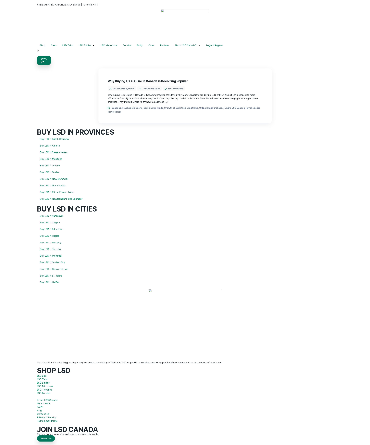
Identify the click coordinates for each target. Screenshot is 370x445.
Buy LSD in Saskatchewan (53, 152)
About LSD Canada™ (186, 45)
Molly (140, 45)
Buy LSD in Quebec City (52, 262)
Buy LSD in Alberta (50, 145)
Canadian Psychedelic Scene (127, 107)
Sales (54, 45)
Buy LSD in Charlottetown (53, 269)
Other (151, 45)
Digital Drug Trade (153, 107)
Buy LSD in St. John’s (51, 275)
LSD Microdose (109, 45)
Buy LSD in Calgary (50, 222)
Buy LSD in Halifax (49, 282)
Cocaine (127, 45)
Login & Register (214, 45)
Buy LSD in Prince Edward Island (57, 192)
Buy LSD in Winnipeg (50, 242)
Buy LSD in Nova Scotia (52, 185)
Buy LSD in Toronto (50, 249)
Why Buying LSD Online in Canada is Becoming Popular (148, 81)
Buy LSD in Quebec (50, 172)
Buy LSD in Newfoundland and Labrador (61, 198)
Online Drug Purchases (211, 107)
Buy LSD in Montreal (51, 255)
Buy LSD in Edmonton (51, 229)
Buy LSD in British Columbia (54, 139)
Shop (42, 45)
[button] (38, 50)
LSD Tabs (67, 45)
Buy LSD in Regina (49, 235)
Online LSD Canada (235, 107)
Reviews (164, 45)
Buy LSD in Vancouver (51, 215)
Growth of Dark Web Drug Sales (181, 107)
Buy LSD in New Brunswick (54, 178)
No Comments (175, 88)
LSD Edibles (84, 45)
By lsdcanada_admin (123, 88)
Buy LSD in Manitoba (51, 158)
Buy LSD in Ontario (50, 165)
